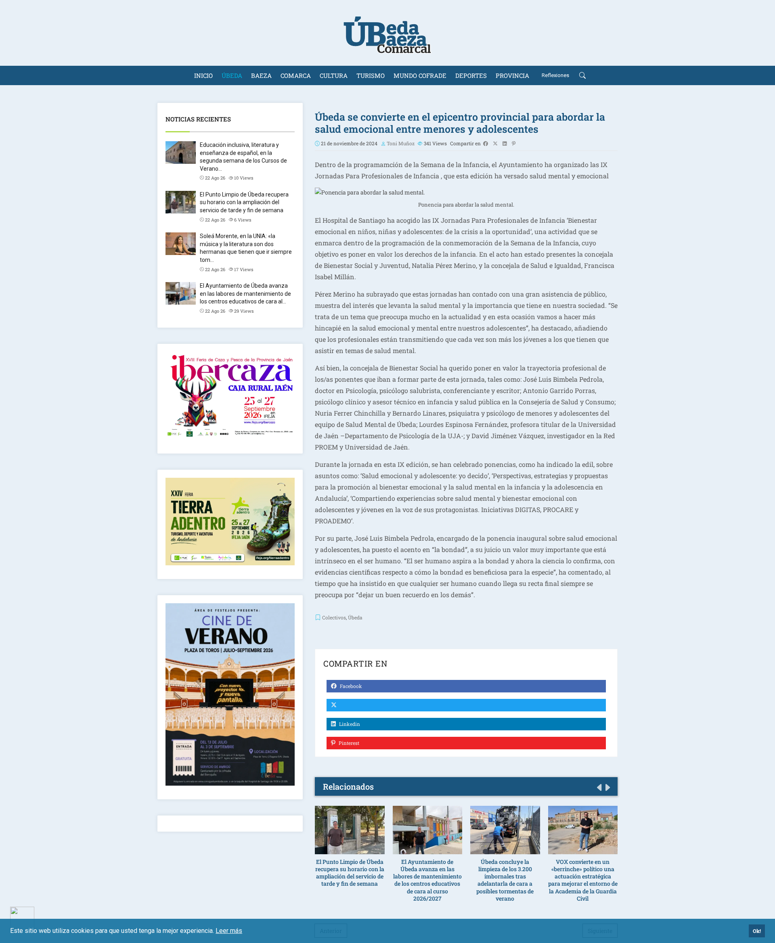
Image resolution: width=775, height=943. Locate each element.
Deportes (471, 75)
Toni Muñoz (401, 143)
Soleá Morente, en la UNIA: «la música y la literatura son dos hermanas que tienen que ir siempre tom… (246, 248)
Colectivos (334, 617)
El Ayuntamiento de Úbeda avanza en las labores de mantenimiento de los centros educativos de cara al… (245, 293)
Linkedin (349, 724)
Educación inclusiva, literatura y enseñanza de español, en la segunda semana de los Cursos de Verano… (243, 157)
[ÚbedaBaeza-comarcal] (387, 33)
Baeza (261, 75)
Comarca (296, 75)
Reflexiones (555, 75)
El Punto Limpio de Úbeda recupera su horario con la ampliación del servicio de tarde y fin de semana (244, 202)
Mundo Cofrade (420, 75)
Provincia (512, 75)
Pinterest (348, 743)
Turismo (370, 75)
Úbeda (232, 75)
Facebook (350, 686)
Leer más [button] (229, 931)
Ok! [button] (757, 931)
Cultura (334, 75)
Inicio (203, 75)
